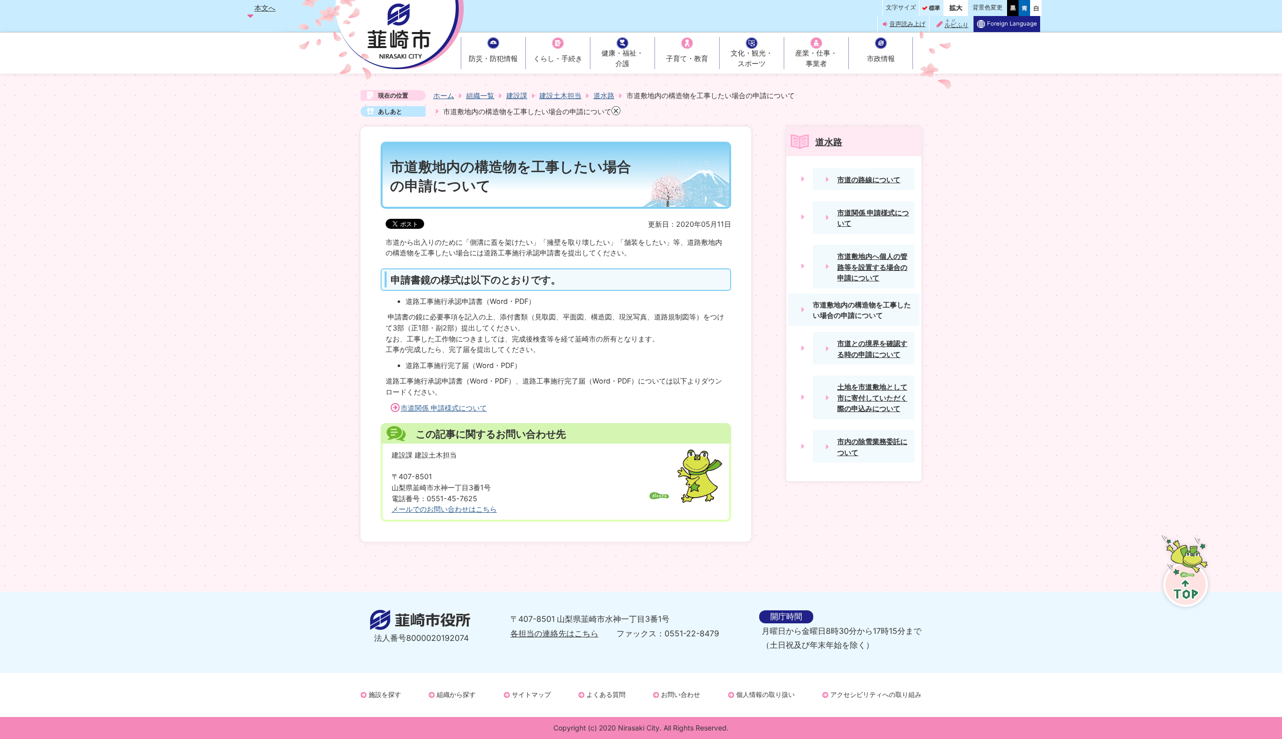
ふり (956, 24)
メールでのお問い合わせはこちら (444, 509)
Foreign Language (1012, 23)
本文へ (264, 8)
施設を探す (385, 694)
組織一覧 (480, 95)
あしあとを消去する (615, 110)
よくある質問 (605, 694)
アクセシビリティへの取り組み (875, 694)
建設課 (516, 95)
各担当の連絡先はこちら (554, 633)
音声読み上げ (907, 24)
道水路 (603, 95)
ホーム (443, 95)
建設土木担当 (560, 95)
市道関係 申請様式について (444, 408)
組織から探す (456, 694)
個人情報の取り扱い (765, 694)
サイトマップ (531, 694)
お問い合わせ (680, 694)
